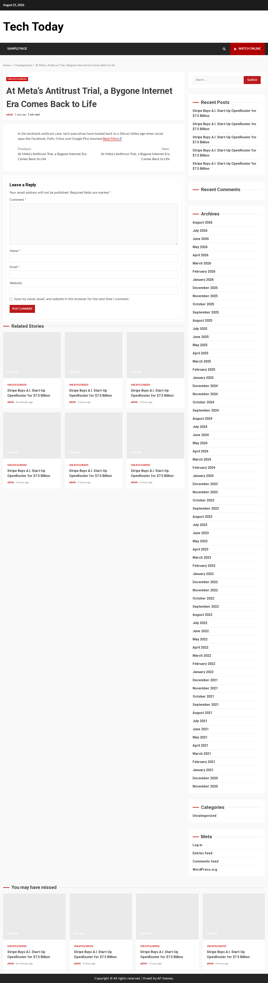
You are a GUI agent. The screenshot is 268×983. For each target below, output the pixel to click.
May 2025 (200, 345)
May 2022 (200, 639)
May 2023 (200, 541)
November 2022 (205, 590)
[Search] (224, 49)
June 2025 (201, 337)
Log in (197, 845)
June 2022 (201, 631)
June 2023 (201, 533)
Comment (18, 199)
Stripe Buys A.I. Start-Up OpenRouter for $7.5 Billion (32, 355)
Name (15, 251)
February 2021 (204, 762)
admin (10, 114)
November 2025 (205, 296)
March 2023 (202, 557)
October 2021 (203, 696)
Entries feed (202, 853)
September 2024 (206, 410)
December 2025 (205, 288)
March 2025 (202, 361)
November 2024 (205, 394)
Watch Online (249, 48)
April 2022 (200, 647)
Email (15, 267)
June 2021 (201, 729)
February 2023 (204, 566)
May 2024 (200, 443)
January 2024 (203, 476)
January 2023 (203, 574)
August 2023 (202, 517)
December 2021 (205, 680)
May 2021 (200, 737)
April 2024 (200, 451)
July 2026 (200, 231)
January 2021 (203, 770)
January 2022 (203, 672)
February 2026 (204, 271)
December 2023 (205, 484)
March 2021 (202, 754)
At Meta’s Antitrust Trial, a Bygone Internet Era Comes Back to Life (52, 154)
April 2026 (200, 255)
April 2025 (200, 353)
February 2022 (204, 664)
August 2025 (202, 320)
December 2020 (205, 778)
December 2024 (205, 386)
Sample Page (17, 48)
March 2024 (202, 459)
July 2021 (200, 721)
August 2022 (202, 615)
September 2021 (206, 705)
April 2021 (200, 745)
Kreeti (147, 978)
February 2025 (204, 370)
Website (16, 283)
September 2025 (206, 312)
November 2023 (205, 492)
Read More (111, 138)
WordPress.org (205, 870)
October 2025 (203, 304)
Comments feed (205, 861)
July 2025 (200, 329)
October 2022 (203, 598)
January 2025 (203, 378)
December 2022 (205, 582)
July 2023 (200, 525)
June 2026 (201, 239)
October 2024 (203, 402)
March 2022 (202, 656)
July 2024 (200, 427)
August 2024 (202, 419)
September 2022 (206, 607)
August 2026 (202, 222)
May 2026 (200, 247)
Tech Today (33, 27)
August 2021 (202, 713)
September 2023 (206, 508)
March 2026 (202, 263)
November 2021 (205, 688)
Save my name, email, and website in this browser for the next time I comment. (71, 299)
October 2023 (203, 500)
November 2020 (205, 786)
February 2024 (204, 468)
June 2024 (201, 435)
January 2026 (203, 280)
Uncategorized (17, 79)
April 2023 (200, 549)
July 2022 (200, 623)
